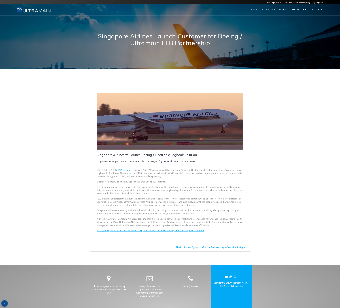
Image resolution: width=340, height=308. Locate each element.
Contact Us (297, 9)
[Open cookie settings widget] (4, 303)
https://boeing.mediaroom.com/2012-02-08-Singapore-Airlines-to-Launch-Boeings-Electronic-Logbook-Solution (150, 230)
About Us (315, 9)
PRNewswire (124, 170)
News (282, 9)
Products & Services (261, 9)
